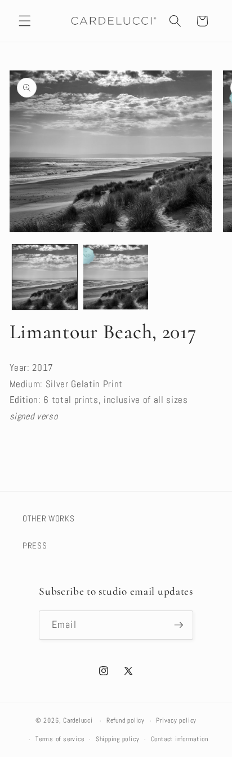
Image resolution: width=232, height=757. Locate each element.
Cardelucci (78, 720)
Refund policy (125, 720)
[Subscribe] (178, 625)
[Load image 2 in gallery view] (115, 277)
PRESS (35, 545)
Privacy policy (176, 720)
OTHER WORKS (48, 518)
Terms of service (59, 738)
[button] (24, 20)
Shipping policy (118, 738)
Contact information (179, 738)
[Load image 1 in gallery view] (44, 277)
